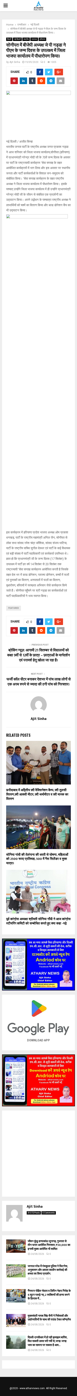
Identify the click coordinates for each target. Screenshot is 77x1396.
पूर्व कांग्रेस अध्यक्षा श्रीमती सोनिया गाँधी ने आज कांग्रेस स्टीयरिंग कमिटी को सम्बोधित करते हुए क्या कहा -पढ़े (38, 921)
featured (13, 608)
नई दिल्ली (17, 39)
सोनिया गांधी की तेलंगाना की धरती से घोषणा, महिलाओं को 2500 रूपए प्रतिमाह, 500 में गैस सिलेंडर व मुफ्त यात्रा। (37, 859)
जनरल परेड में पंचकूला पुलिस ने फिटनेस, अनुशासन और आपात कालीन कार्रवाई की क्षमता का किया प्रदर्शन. (48, 1270)
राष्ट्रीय (26, 39)
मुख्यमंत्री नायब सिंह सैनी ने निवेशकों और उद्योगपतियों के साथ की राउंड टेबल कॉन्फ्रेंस (49, 1317)
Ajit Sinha (14, 62)
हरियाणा (42, 39)
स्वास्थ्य (34, 39)
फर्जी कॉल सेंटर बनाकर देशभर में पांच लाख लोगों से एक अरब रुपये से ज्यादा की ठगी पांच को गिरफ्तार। (39, 682)
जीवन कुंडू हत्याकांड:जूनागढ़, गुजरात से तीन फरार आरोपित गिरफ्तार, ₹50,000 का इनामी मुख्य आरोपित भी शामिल (49, 1245)
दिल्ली (9, 39)
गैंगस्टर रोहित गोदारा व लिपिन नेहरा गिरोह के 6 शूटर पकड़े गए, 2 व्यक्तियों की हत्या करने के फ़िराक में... (49, 1294)
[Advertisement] (38, 1154)
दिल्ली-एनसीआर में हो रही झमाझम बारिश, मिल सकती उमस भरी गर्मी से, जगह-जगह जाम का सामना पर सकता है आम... (47, 1341)
